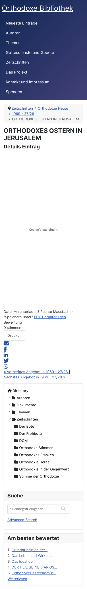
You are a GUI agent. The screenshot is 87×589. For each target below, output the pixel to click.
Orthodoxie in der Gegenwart (44, 469)
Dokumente (26, 405)
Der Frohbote (30, 433)
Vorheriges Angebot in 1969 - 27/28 (36, 371)
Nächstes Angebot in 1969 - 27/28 (34, 377)
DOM (23, 440)
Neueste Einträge (21, 23)
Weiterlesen (17, 579)
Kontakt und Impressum (27, 82)
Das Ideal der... (24, 561)
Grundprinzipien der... (30, 550)
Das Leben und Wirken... (32, 555)
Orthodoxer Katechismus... (34, 573)
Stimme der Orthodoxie (39, 476)
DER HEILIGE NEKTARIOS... (34, 567)
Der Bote (26, 426)
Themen (13, 42)
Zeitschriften (17, 62)
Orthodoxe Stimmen (36, 447)
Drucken (14, 335)
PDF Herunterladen (50, 317)
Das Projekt (16, 72)
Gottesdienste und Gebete (30, 52)
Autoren (13, 33)
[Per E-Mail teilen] (6, 343)
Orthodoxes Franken (36, 455)
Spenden (14, 91)
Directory (20, 390)
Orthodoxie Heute (34, 462)
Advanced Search (22, 519)
